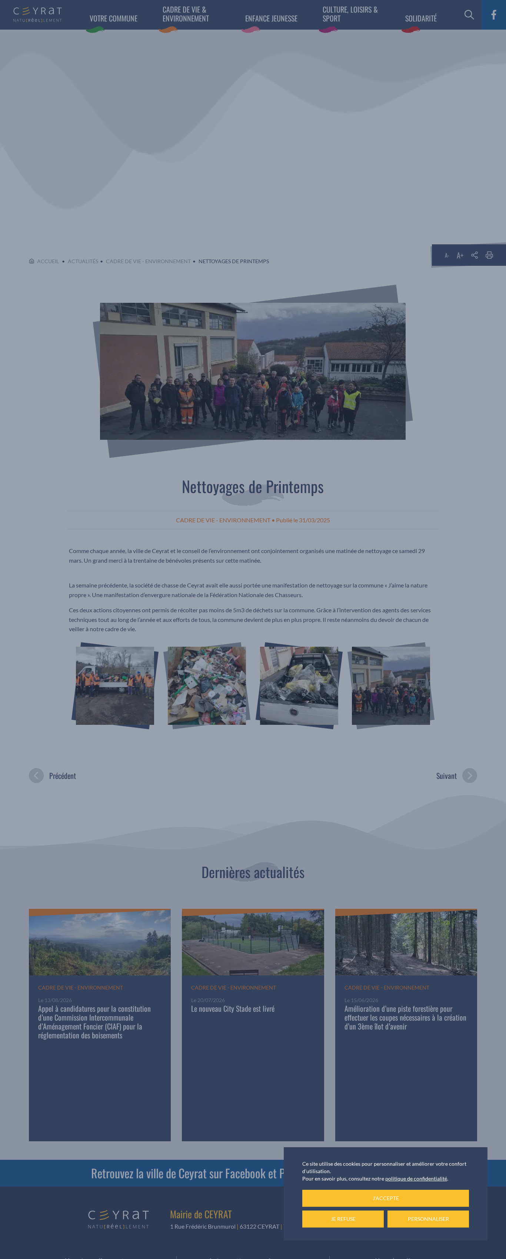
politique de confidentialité (416, 1178)
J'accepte (386, 1198)
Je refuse (343, 1219)
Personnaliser (428, 1219)
